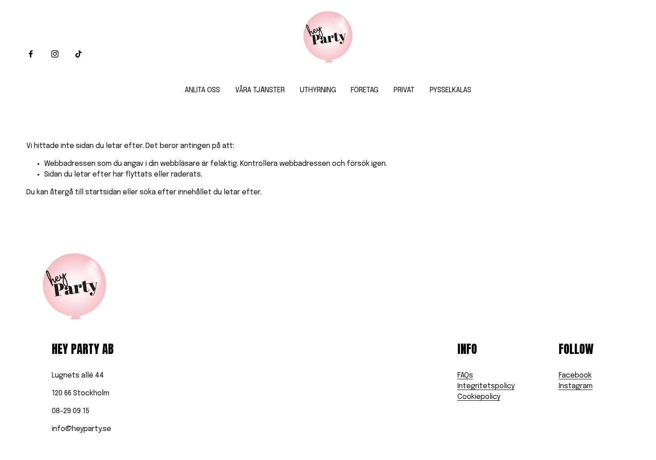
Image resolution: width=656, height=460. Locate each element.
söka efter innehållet (176, 192)
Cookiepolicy (478, 397)
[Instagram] (54, 53)
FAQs (465, 375)
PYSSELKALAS (450, 90)
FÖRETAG (364, 90)
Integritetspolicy (486, 386)
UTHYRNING (318, 90)
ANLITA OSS (202, 90)
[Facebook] (30, 53)
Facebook (575, 375)
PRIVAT (404, 90)
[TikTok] (78, 53)
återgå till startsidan (85, 192)
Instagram (576, 386)
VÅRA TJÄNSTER (260, 90)
